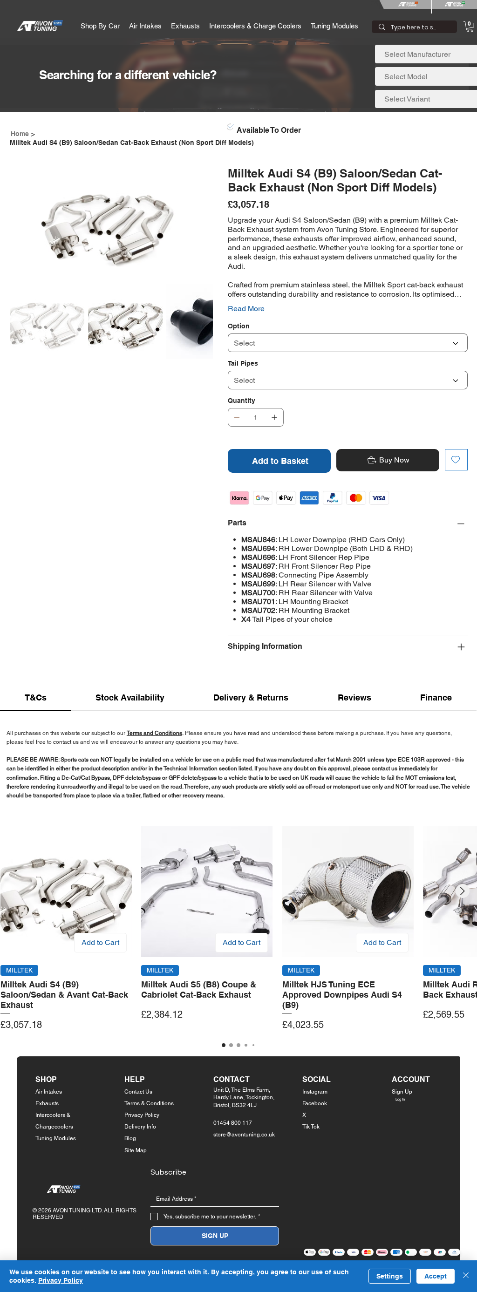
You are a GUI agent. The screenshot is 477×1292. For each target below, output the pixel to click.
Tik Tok (311, 1126)
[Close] (465, 1276)
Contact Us (138, 1091)
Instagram (314, 1091)
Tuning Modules (55, 1138)
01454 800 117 (232, 1123)
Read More (246, 308)
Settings (389, 1276)
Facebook (314, 1103)
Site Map (135, 1150)
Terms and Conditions (154, 733)
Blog (130, 1138)
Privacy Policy (141, 1115)
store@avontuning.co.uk (244, 1134)
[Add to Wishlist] (456, 459)
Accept (435, 1276)
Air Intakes (48, 1091)
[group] (238, 928)
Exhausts (47, 1103)
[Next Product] (463, 891)
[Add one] (274, 417)
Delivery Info (140, 1126)
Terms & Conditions (149, 1103)
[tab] (35, 698)
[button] (100, 26)
